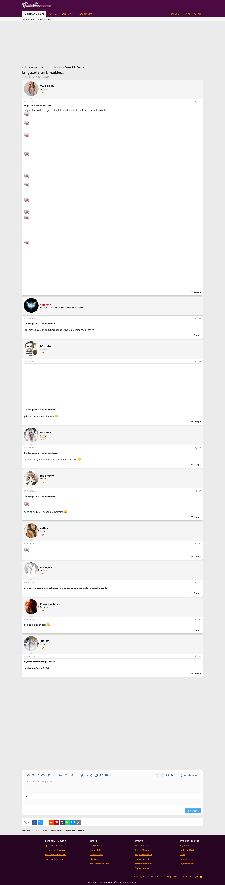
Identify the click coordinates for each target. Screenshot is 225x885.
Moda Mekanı (141, 845)
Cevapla (197, 291)
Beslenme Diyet (187, 850)
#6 (200, 543)
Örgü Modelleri (142, 859)
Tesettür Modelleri (143, 863)
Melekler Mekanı (34, 13)
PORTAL (53, 13)
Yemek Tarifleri (96, 854)
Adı (25, 796)
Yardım (183, 876)
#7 (200, 582)
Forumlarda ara (43, 19)
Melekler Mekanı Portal (100, 863)
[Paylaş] (196, 102)
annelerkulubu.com (54, 859)
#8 (200, 619)
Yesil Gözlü (29, 76)
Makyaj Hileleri (186, 859)
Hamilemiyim (85, 13)
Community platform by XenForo (112, 882)
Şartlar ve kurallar (154, 876)
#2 (200, 318)
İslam (182, 854)
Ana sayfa (193, 876)
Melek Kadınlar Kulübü (55, 854)
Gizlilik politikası (171, 876)
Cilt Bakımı (94, 859)
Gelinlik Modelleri (143, 850)
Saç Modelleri (96, 850)
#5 (200, 491)
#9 (200, 656)
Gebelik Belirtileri (97, 845)
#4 (200, 447)
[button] (67, 14)
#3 (200, 361)
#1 (200, 101)
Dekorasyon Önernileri (55, 850)
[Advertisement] (112, 44)
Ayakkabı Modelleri (53, 845)
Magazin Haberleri (143, 854)
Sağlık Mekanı (186, 845)
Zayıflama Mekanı (188, 863)
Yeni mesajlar (28, 19)
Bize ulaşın (139, 876)
